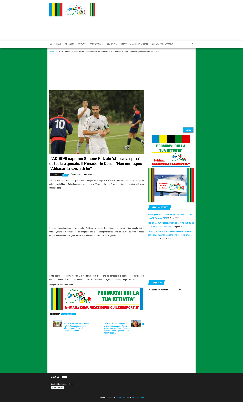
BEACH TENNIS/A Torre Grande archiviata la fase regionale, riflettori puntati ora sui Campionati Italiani (76, 327)
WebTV (124, 44)
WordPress (120, 397)
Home (58, 44)
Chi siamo (69, 44)
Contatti (82, 44)
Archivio (111, 44)
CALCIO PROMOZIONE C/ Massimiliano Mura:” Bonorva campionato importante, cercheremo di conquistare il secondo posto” (170, 235)
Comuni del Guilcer (139, 44)
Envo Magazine (138, 397)
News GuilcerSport (68, 314)
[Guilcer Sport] (50, 44)
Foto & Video (96, 44)
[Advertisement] (146, 19)
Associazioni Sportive (162, 44)
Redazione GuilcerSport (82, 174)
